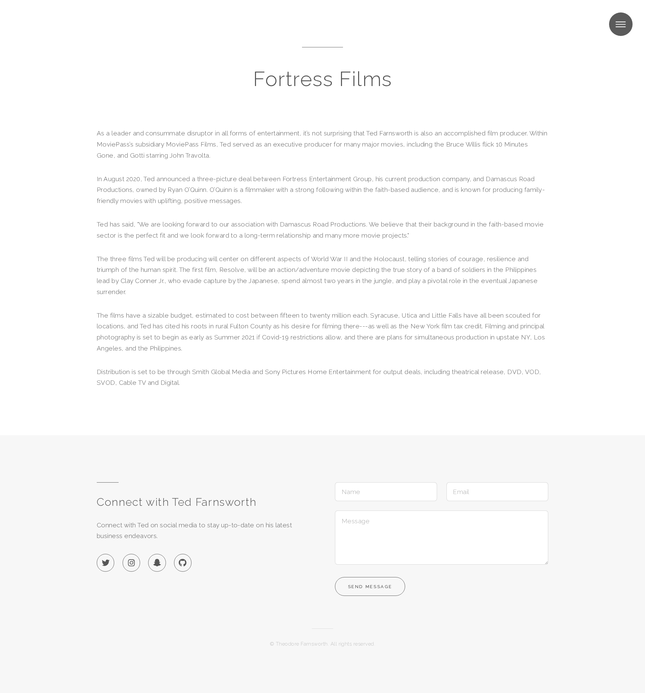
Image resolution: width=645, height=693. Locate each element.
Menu (621, 24)
